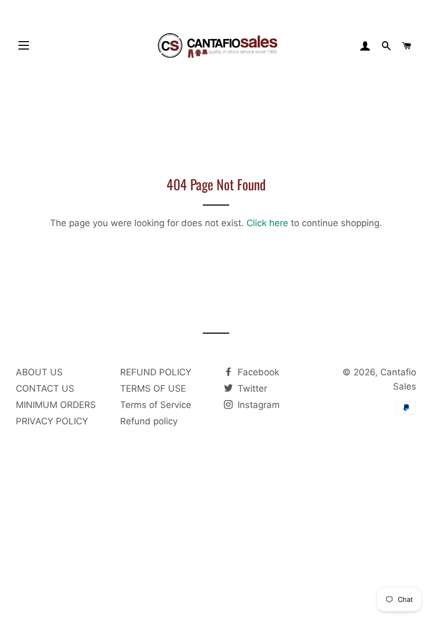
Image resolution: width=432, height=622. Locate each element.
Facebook (257, 372)
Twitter (251, 388)
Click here (267, 223)
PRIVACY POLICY (52, 421)
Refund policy (149, 421)
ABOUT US (39, 372)
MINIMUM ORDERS (56, 405)
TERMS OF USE (153, 388)
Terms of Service (155, 405)
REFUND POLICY (155, 372)
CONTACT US (45, 388)
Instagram (257, 405)
